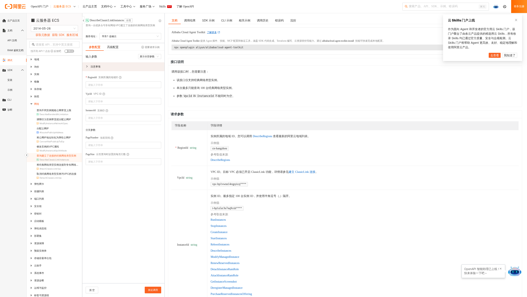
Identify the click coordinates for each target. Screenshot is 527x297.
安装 (9, 79)
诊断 (9, 109)
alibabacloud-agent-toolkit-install (338, 40)
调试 (9, 60)
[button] (123, 66)
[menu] (13, 65)
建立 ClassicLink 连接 (302, 171)
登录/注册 (519, 6)
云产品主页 (13, 20)
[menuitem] (13, 21)
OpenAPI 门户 (39, 6)
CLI (9, 99)
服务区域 (72, 35)
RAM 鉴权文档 (15, 50)
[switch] (69, 51)
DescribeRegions (262, 136)
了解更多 (212, 32)
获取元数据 (43, 35)
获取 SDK (58, 35)
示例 (9, 89)
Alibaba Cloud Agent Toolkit (185, 40)
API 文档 (12, 40)
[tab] (95, 47)
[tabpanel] (123, 169)
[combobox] (120, 84)
